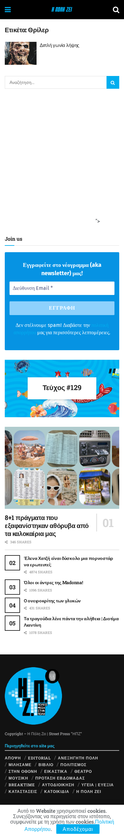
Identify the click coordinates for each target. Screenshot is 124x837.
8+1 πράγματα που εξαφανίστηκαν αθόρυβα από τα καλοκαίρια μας (47, 525)
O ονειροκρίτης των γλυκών (52, 601)
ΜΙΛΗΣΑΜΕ (20, 764)
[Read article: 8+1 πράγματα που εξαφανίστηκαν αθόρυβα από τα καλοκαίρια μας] (62, 468)
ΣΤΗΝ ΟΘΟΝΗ (23, 771)
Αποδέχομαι (78, 829)
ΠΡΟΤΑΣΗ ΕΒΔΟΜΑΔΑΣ (60, 777)
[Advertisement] (62, 160)
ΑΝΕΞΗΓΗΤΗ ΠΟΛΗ (78, 757)
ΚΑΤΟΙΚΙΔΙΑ (56, 791)
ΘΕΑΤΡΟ (83, 771)
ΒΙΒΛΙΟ (45, 764)
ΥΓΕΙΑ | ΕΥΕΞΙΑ (97, 784)
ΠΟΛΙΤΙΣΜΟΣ (73, 764)
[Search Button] (116, 9)
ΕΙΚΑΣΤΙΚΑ (55, 771)
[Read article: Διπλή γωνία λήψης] (21, 53)
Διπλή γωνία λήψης (59, 45)
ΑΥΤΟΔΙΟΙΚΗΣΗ (58, 784)
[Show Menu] (8, 9)
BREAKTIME (22, 784)
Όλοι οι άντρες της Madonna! (53, 582)
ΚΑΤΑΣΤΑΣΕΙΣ (23, 791)
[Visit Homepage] (61, 9)
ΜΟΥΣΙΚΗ (18, 777)
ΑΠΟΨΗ (13, 757)
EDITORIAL (39, 757)
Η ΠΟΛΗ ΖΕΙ (88, 791)
